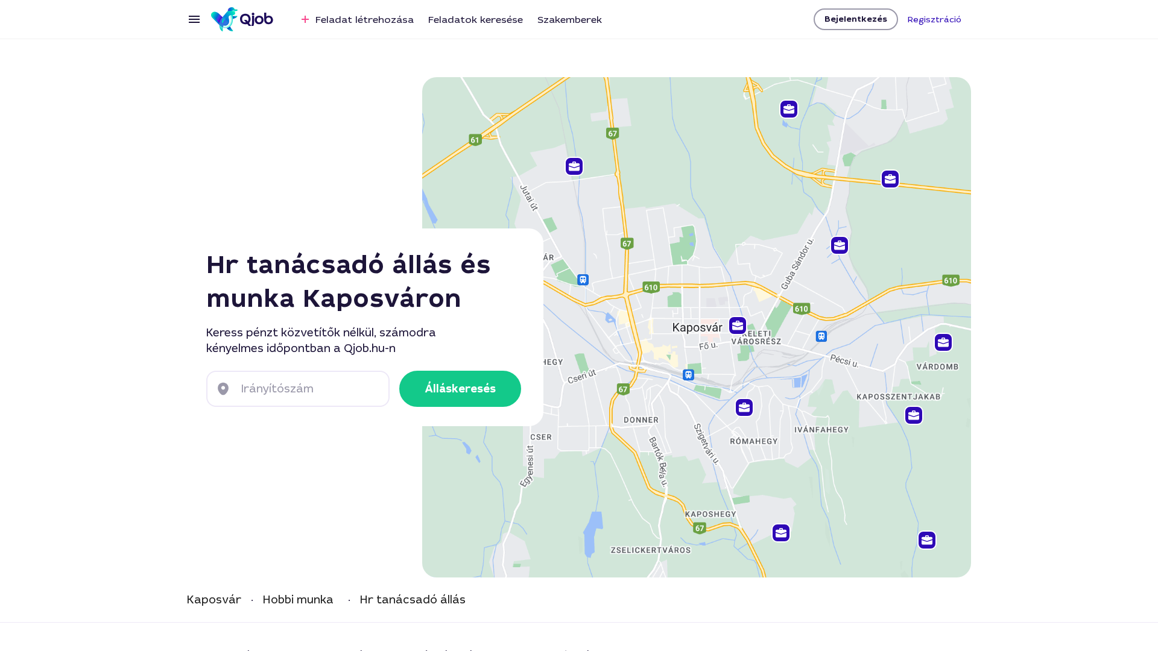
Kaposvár (214, 600)
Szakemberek (569, 19)
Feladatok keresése (475, 19)
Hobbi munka (298, 600)
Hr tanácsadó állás (413, 600)
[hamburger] (194, 19)
